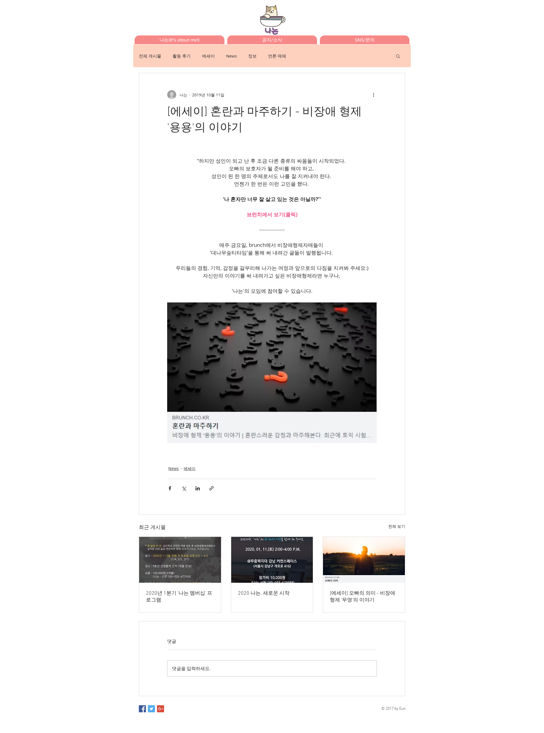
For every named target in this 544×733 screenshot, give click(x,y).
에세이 (208, 56)
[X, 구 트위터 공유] (183, 488)
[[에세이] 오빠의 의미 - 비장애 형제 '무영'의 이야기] (364, 560)
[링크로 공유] (211, 488)
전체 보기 (396, 526)
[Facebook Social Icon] (142, 708)
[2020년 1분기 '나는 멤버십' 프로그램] (180, 560)
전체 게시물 (150, 56)
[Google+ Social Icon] (160, 708)
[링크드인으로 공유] (197, 488)
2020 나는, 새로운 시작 (264, 593)
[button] (398, 56)
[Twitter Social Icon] (151, 708)
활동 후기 (182, 56)
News (231, 56)
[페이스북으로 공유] (170, 488)
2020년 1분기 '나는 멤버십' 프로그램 (179, 596)
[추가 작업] (373, 94)
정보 (252, 56)
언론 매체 (277, 56)
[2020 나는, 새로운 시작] (272, 560)
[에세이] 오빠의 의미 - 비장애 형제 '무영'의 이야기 (362, 596)
